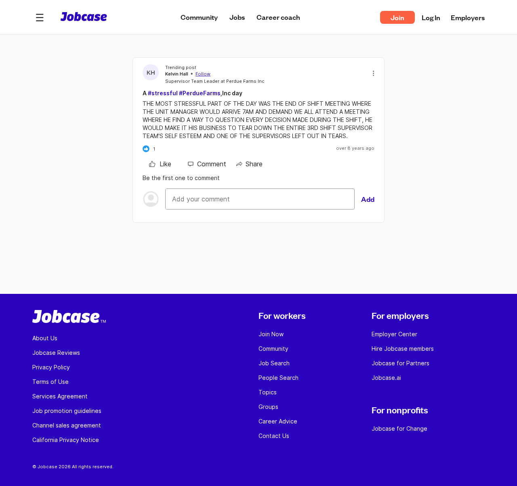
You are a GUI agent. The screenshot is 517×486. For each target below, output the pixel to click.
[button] (39, 17)
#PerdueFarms (200, 93)
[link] (160, 163)
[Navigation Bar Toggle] (39, 17)
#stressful (163, 93)
